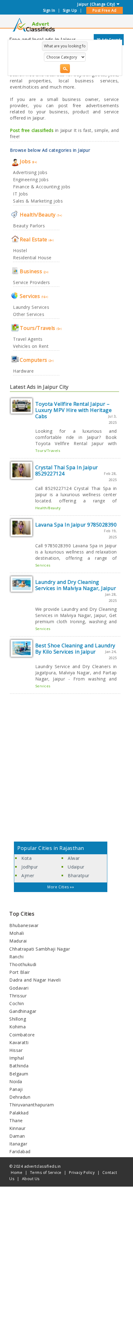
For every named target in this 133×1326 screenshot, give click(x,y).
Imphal (16, 1058)
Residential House (32, 257)
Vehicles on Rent (31, 346)
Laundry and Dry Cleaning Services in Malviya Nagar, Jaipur (75, 585)
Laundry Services (31, 307)
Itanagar (18, 1144)
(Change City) (102, 4)
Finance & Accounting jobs (42, 187)
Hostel (20, 250)
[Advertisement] (66, 768)
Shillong (17, 1019)
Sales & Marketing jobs (38, 201)
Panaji (16, 1089)
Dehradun (19, 1097)
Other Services (28, 314)
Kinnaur (17, 1128)
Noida (15, 1081)
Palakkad (18, 1113)
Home (16, 1172)
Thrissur (18, 996)
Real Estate (37, 239)
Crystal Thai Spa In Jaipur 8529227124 (66, 470)
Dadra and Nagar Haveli (35, 980)
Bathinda (18, 1066)
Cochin (16, 1003)
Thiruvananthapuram (31, 1105)
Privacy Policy (82, 1172)
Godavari (18, 988)
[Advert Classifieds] (34, 30)
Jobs (28, 161)
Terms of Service (46, 1172)
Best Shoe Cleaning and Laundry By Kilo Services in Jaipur (75, 648)
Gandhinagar (22, 1011)
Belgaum (18, 1074)
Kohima (17, 1027)
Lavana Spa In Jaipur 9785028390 (76, 524)
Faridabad (20, 1151)
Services (34, 296)
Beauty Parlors (29, 226)
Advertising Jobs (30, 172)
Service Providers (31, 282)
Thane (16, 1120)
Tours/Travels (41, 328)
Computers (37, 360)
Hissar (16, 1050)
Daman (17, 1136)
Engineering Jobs (31, 179)
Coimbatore (22, 1035)
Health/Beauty (41, 214)
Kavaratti (19, 1042)
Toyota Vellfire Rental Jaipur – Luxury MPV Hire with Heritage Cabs (73, 410)
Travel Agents (28, 339)
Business (34, 271)
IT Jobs (20, 194)
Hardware (23, 371)
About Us (31, 1178)
